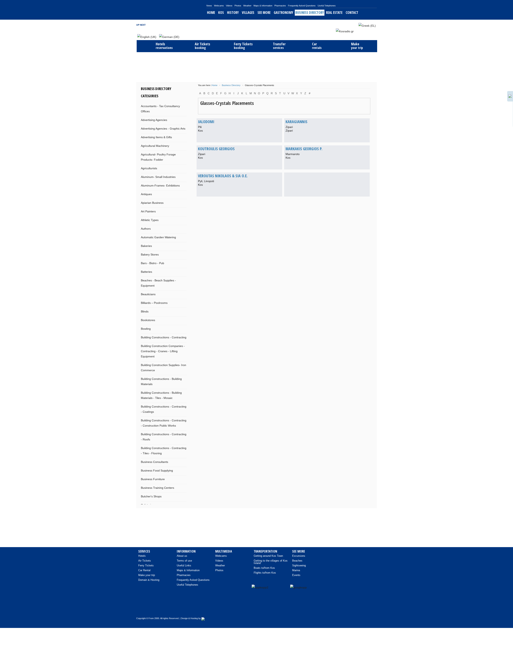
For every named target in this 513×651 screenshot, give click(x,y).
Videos (229, 5)
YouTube (350, 24)
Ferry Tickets (146, 565)
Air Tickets (144, 560)
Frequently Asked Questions (302, 5)
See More (264, 12)
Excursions (298, 555)
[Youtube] (355, 609)
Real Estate (334, 12)
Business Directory (309, 12)
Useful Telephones (327, 5)
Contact (352, 12)
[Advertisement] (256, 67)
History (233, 12)
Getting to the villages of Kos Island (271, 562)
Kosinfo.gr (171, 10)
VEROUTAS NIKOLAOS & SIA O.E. (223, 175)
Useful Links (184, 565)
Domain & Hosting (148, 579)
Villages (248, 12)
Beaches (297, 560)
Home (211, 12)
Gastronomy (283, 12)
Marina (296, 570)
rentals (317, 46)
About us (182, 555)
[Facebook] (346, 609)
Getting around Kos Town (268, 555)
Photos (237, 5)
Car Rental (144, 570)
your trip (357, 46)
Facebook (339, 24)
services (279, 46)
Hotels (142, 555)
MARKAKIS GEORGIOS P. (304, 148)
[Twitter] (363, 609)
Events (296, 575)
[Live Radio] (372, 609)
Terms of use (184, 560)
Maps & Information (262, 5)
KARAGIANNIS (296, 121)
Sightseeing (299, 565)
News (209, 5)
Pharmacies (280, 5)
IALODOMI (206, 121)
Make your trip (146, 575)
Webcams (219, 5)
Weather (247, 5)
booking (202, 46)
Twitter (345, 24)
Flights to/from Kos (265, 572)
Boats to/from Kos (264, 567)
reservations (164, 46)
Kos (221, 12)
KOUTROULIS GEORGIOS (216, 148)
